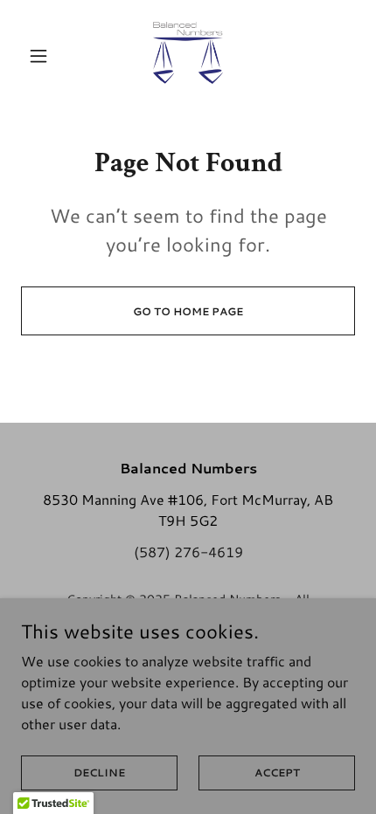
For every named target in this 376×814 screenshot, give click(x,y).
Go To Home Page (188, 311)
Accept (277, 772)
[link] (188, 56)
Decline (99, 772)
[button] (46, 55)
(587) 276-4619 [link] (188, 552)
